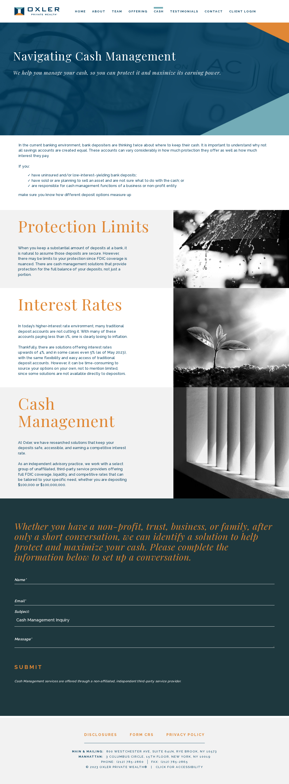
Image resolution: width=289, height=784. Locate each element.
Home (80, 11)
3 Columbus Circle (158, 756)
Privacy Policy (185, 735)
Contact (214, 11)
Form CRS (142, 735)
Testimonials (184, 11)
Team (117, 11)
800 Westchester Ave (161, 751)
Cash (159, 11)
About (98, 11)
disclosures (100, 735)
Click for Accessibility (179, 767)
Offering (137, 11)
